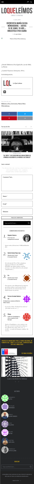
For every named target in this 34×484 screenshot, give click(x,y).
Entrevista (14, 104)
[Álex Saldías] (4, 424)
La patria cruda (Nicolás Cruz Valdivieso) (17, 379)
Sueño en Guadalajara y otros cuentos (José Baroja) (14, 318)
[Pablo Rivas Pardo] (4, 415)
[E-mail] (4, 92)
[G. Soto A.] (4, 398)
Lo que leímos (17, 34)
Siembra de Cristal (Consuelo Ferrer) (13, 256)
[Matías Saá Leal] (4, 441)
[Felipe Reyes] (4, 432)
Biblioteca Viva (6, 104)
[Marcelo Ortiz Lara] (4, 449)
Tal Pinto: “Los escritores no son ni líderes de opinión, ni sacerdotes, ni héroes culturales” (17, 156)
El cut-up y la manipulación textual (13, 238)
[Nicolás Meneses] (4, 406)
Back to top (16, 480)
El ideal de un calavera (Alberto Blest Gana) (11, 301)
